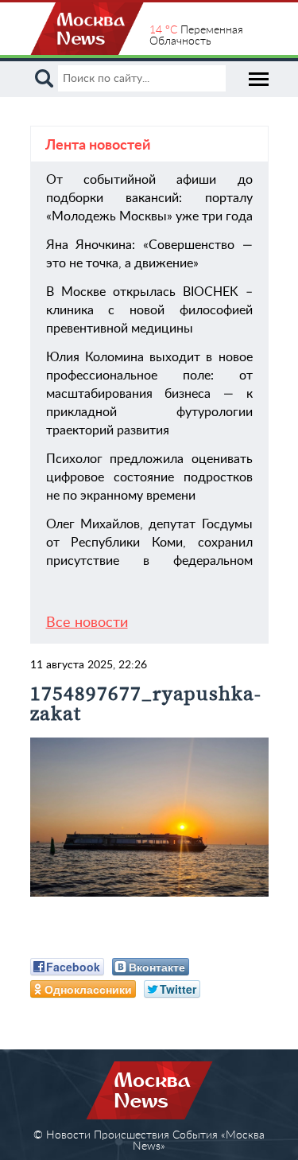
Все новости (87, 623)
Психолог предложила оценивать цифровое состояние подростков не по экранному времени (149, 477)
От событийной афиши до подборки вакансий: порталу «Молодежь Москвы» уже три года (149, 198)
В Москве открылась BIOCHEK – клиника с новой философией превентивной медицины (149, 310)
